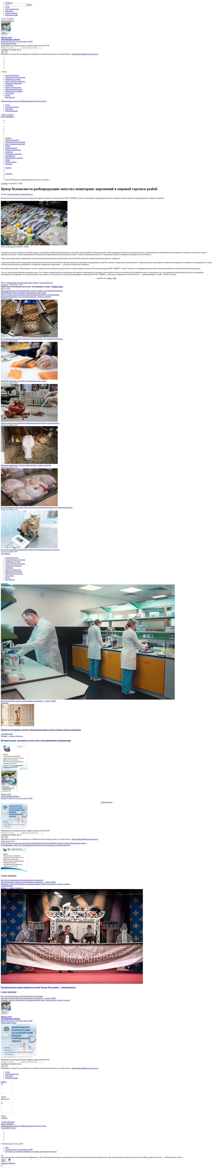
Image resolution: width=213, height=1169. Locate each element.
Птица (7, 146)
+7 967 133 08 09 (7, 115)
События (8, 164)
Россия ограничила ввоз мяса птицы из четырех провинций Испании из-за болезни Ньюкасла (36, 507)
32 (2, 1066)
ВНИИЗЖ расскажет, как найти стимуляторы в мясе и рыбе (23, 293)
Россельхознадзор (12, 9)
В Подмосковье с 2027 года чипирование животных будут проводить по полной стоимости (35, 845)
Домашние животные (13, 83)
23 (2, 837)
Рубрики (9, 3)
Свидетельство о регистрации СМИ (19, 1149)
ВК (115, 278)
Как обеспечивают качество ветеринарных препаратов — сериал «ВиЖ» (28, 701)
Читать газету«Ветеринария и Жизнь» (10, 38)
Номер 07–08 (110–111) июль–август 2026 (16, 41)
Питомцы (4, 703)
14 (6, 1066)
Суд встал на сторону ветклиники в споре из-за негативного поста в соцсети (30, 550)
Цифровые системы (12, 79)
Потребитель (10, 156)
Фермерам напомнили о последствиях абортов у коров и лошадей (26, 297)
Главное (8, 138)
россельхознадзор (46, 283)
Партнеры (9, 11)
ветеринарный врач (24, 283)
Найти (29, 5)
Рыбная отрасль (11, 148)
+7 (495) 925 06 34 (8, 1122)
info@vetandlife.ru (7, 21)
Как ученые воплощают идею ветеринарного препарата (22, 880)
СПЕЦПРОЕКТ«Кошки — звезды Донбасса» (12, 735)
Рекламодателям (11, 15)
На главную (6, 554)
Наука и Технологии (13, 87)
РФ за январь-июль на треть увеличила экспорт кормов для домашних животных (32, 291)
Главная (8, 168)
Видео (7, 95)
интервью (4, 583)
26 (2, 52)
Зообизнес (9, 85)
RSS (7, 1147)
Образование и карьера (14, 91)
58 (6, 837)
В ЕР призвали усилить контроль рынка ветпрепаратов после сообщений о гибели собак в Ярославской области (43, 843)
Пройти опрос (57, 287)
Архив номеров (11, 13)
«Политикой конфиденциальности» (84, 54)
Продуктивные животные (15, 81)
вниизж (36, 283)
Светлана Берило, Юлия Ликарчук (20, 194)
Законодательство (12, 75)
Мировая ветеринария (13, 89)
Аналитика (9, 93)
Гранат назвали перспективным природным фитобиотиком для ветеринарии (30, 295)
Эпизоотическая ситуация (15, 77)
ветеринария (11, 283)
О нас (7, 7)
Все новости (10, 97)
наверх (4, 1082)
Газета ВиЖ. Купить (8, 43)
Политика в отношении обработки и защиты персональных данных (31, 1151)
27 (6, 52)
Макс (110, 278)
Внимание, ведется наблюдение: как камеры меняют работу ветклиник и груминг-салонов (35, 884)
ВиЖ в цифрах (11, 162)
